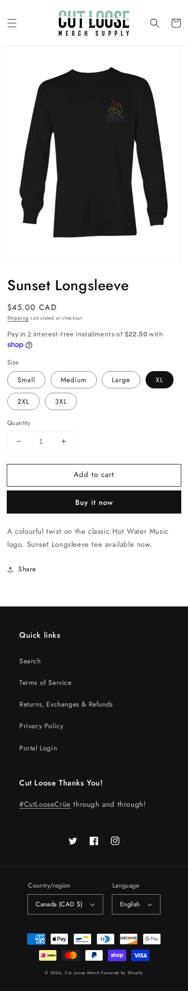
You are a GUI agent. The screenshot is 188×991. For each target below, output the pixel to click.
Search (30, 661)
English (130, 904)
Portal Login (38, 748)
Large (121, 380)
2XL (23, 401)
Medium (74, 380)
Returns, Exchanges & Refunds (66, 704)
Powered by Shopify (122, 973)
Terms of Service (45, 682)
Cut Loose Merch (82, 973)
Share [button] (27, 569)
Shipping (18, 318)
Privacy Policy (41, 726)
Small (26, 380)
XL (159, 380)
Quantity (18, 422)
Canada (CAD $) (59, 904)
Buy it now (94, 502)
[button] (12, 23)
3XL (61, 401)
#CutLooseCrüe (45, 804)
